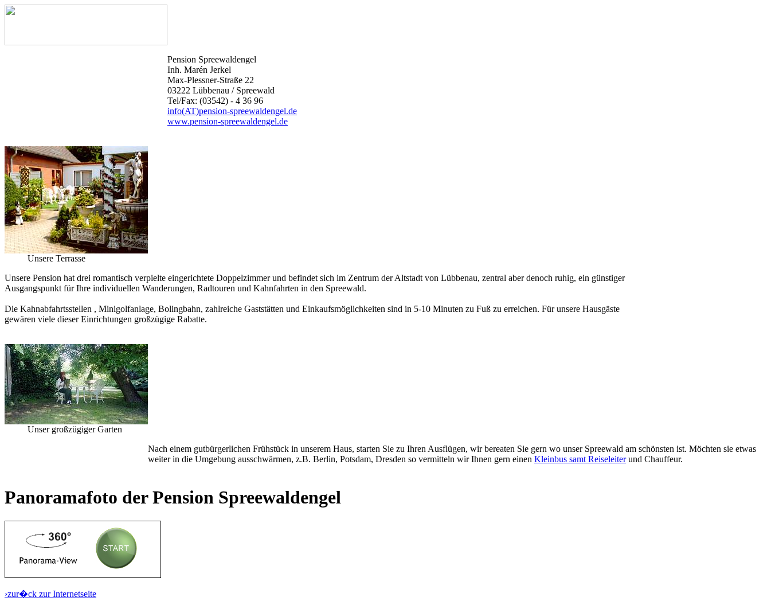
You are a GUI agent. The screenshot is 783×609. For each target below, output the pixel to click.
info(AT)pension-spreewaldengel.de (232, 111)
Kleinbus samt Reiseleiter (580, 459)
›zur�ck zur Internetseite (50, 594)
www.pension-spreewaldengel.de (227, 121)
